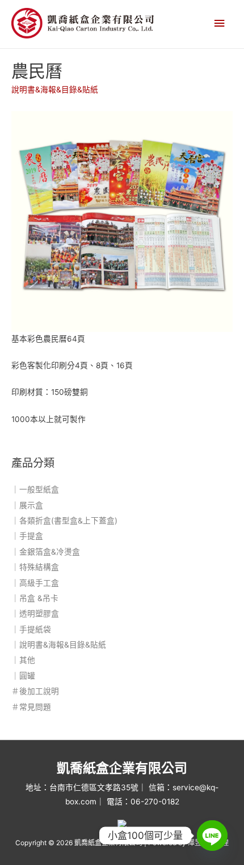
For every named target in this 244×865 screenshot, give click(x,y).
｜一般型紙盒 (35, 489)
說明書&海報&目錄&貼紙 (54, 89)
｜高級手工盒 (35, 582)
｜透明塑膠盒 (35, 613)
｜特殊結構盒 (35, 567)
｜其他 (23, 659)
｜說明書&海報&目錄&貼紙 (58, 644)
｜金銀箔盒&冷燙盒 (45, 551)
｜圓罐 (23, 675)
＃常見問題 (31, 706)
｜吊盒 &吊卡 (34, 598)
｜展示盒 (27, 505)
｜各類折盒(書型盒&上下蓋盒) (64, 520)
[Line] (212, 835)
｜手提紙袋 (31, 629)
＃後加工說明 (35, 691)
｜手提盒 (27, 535)
